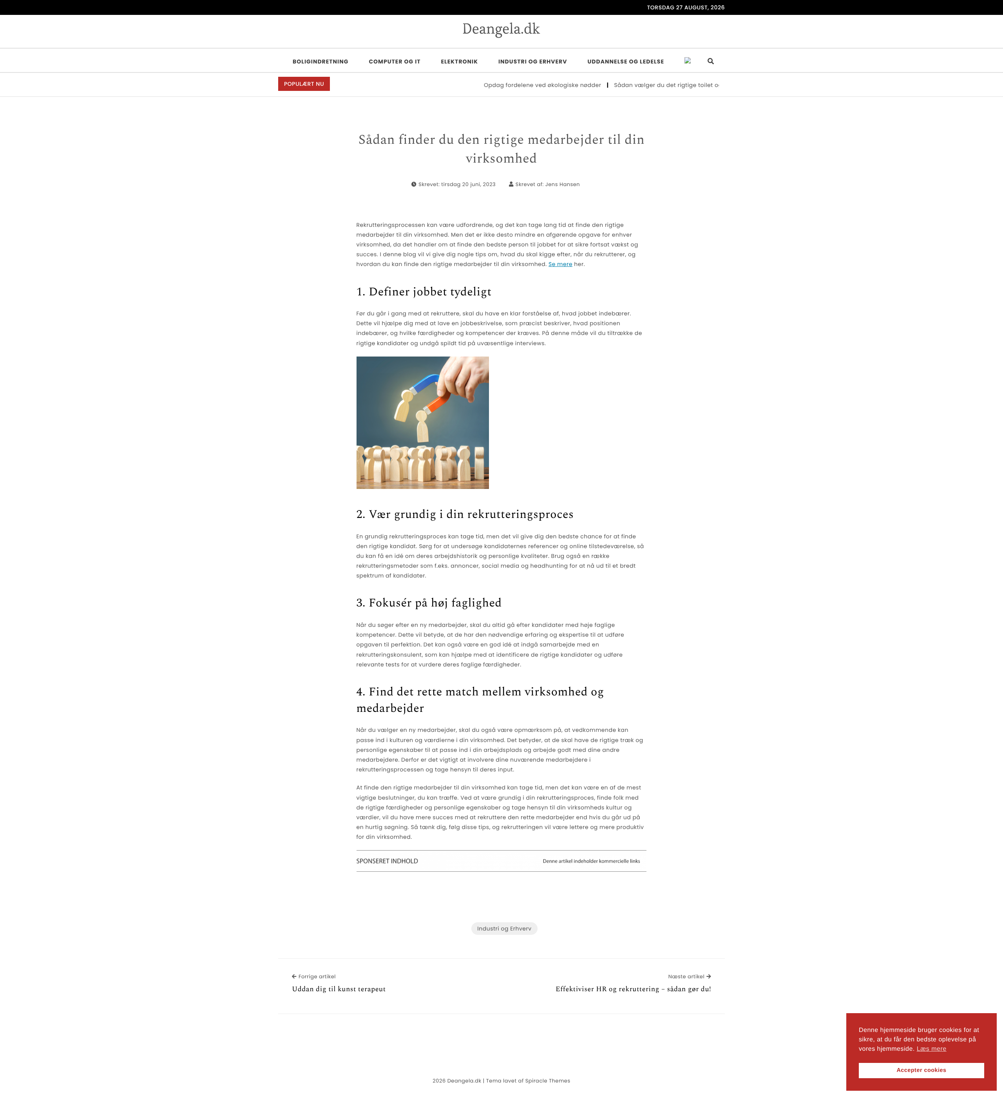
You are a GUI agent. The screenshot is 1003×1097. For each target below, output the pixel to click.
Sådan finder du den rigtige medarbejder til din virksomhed (501, 149)
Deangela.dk (464, 1080)
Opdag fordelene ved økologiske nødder (522, 85)
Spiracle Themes (547, 1080)
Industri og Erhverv (532, 61)
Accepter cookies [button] (921, 1070)
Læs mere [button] (932, 1049)
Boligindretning (320, 61)
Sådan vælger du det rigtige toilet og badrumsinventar (674, 85)
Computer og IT (394, 61)
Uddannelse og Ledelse (625, 61)
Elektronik (459, 61)
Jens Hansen (562, 184)
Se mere (560, 264)
